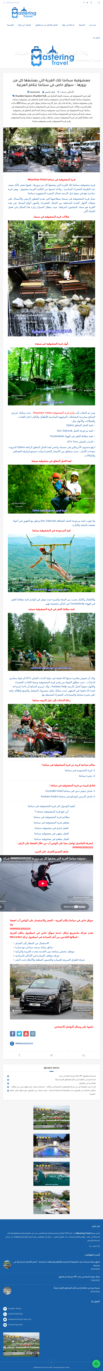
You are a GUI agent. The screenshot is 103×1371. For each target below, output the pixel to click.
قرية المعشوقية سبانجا (39, 106)
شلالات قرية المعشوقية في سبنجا (65, 106)
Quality (66, 1368)
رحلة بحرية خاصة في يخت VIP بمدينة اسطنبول (77, 1076)
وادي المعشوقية (18, 117)
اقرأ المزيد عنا (94, 1246)
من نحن (92, 25)
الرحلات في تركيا (24, 25)
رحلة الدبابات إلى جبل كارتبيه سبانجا (56, 103)
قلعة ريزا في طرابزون (87, 1083)
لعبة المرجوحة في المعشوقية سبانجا (68, 114)
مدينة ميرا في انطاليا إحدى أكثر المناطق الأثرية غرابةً (75, 1080)
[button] (96, 1364)
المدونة (82, 25)
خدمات (63, 92)
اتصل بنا (96, 38)
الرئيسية (10, 25)
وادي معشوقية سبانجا (41, 121)
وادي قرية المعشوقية (61, 121)
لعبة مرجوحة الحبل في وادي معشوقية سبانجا (32, 114)
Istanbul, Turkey (14, 1309)
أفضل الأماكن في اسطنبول (46, 25)
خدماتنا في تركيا (68, 25)
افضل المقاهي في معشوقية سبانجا (28, 99)
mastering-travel (15, 1325)
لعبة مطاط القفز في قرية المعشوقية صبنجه (73, 117)
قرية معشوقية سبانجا (50, 110)
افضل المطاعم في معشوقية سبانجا (59, 99)
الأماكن (70, 92)
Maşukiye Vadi (39, 95)
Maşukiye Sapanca (23, 95)
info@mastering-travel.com (19, 1319)
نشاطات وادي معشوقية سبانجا (39, 117)
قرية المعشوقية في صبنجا (72, 110)
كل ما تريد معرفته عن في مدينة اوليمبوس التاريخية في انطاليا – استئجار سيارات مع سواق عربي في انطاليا (54, 1087)
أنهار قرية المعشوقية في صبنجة (77, 95)
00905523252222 (82, 847)
